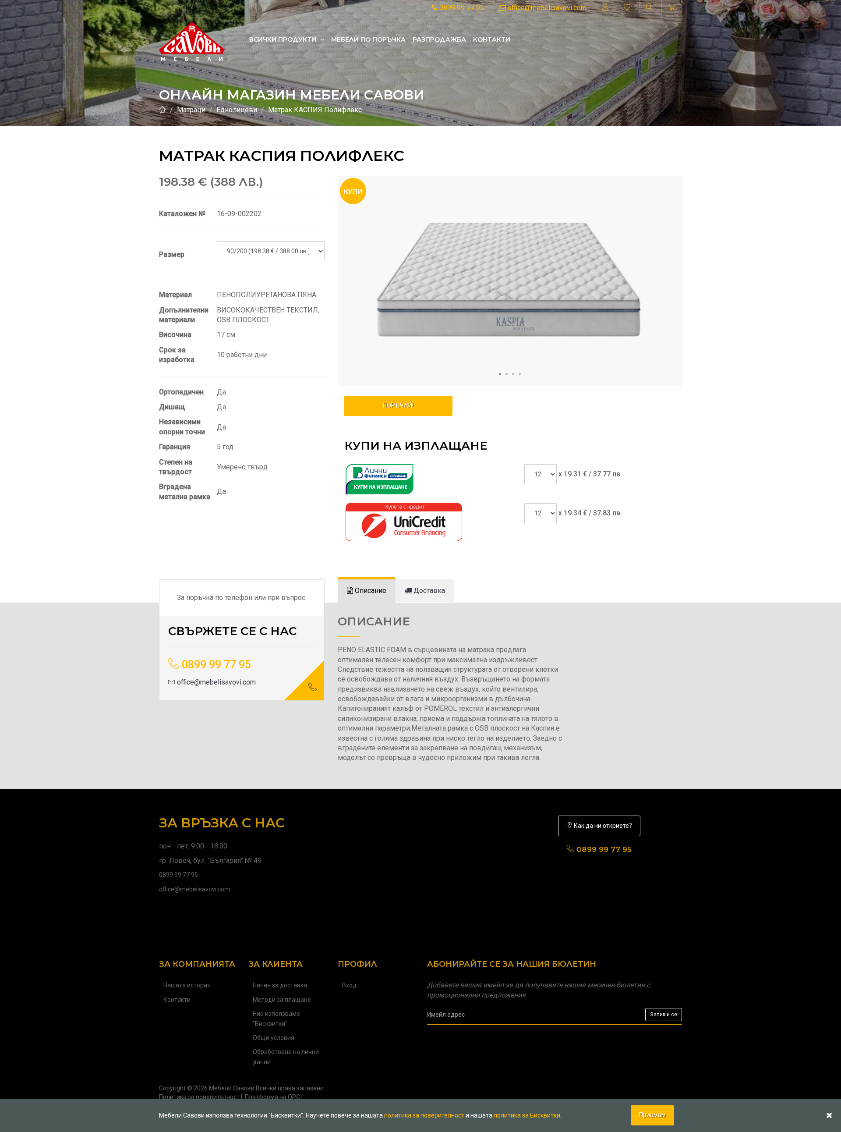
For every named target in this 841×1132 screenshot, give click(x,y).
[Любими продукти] (627, 7)
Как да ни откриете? (602, 825)
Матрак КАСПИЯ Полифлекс (315, 110)
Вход (349, 985)
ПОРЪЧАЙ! (398, 405)
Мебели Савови (231, 1088)
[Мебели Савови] (192, 39)
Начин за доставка (280, 985)
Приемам (652, 1114)
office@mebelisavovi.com (546, 8)
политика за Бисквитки (527, 1115)
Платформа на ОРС (272, 1096)
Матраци (191, 110)
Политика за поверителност (199, 1096)
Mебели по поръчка (368, 39)
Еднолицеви (236, 110)
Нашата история (187, 985)
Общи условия (273, 1037)
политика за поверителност (424, 1115)
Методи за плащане (282, 999)
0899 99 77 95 (461, 8)
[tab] (367, 591)
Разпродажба (439, 39)
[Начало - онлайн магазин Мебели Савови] (162, 110)
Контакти (491, 39)
